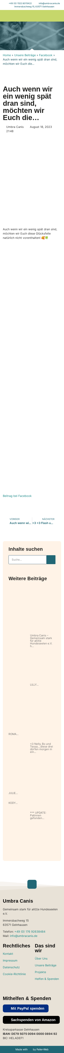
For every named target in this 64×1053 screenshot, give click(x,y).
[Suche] (51, 559)
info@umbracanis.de (23, 936)
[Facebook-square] (45, 987)
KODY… (13, 803)
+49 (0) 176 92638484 (29, 931)
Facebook (45, 55)
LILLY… (34, 684)
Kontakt (8, 953)
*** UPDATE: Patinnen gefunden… (38, 815)
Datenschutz (11, 967)
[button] (6, 15)
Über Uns (41, 958)
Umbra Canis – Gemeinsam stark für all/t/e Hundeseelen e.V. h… (41, 641)
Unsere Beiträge (25, 55)
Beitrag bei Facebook (17, 496)
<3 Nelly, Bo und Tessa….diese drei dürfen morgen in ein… (41, 748)
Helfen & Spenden (47, 979)
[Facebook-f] (59, 16)
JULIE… (13, 793)
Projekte (40, 972)
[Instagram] (38, 987)
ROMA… (13, 734)
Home (7, 55)
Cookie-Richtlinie (14, 974)
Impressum (10, 960)
